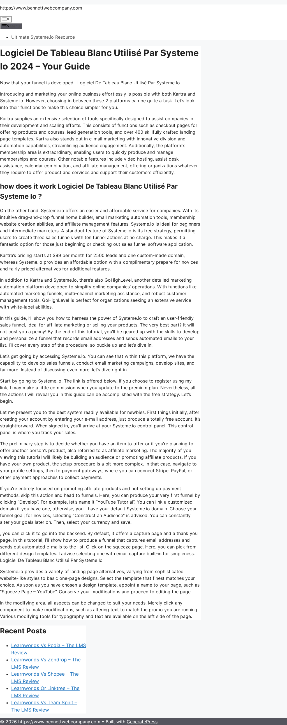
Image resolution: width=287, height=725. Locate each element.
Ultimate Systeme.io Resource (43, 37)
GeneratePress (142, 721)
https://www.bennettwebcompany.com (41, 8)
